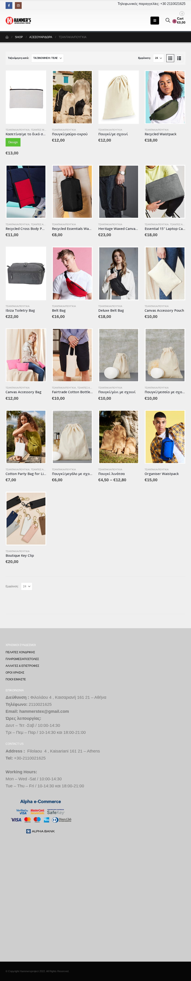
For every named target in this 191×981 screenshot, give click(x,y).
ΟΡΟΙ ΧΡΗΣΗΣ (15, 672)
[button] (154, 21)
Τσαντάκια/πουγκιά (18, 129)
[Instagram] (18, 5)
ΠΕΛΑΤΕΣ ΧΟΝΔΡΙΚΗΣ (20, 652)
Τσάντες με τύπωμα (43, 129)
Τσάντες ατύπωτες (42, 224)
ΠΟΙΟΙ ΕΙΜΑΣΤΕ (16, 679)
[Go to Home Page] (7, 37)
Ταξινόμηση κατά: (18, 58)
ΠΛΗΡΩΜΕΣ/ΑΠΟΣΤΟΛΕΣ (22, 658)
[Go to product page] (26, 97)
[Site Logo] (18, 21)
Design (13, 142)
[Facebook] (9, 5)
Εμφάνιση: (144, 58)
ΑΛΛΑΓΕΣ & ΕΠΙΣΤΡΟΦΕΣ (22, 665)
